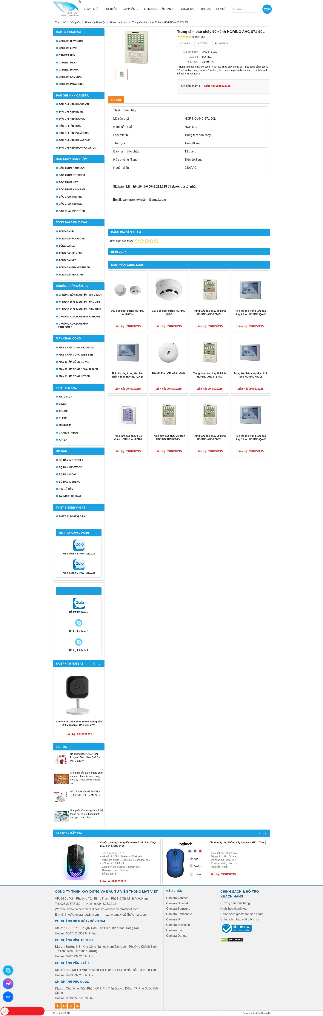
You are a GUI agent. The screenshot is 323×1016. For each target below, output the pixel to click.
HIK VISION (65, 396)
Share (186, 43)
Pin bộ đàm (66, 489)
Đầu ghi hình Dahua (72, 118)
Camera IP (173, 919)
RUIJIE (63, 418)
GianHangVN (263, 1013)
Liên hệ (221, 9)
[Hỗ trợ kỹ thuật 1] (79, 608)
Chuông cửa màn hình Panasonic (73, 325)
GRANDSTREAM (68, 432)
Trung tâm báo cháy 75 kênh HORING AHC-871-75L (209, 312)
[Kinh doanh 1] (79, 550)
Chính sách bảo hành (158, 9)
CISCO (63, 404)
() (269, 8)
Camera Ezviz (68, 48)
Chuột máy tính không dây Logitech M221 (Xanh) (238, 842)
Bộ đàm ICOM (67, 474)
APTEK (63, 439)
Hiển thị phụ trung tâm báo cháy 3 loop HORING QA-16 (250, 437)
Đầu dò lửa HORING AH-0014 (168, 373)
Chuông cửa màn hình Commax (79, 302)
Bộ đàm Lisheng (69, 481)
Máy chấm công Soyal (74, 362)
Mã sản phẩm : (191, 51)
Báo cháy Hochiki (70, 196)
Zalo (8, 996)
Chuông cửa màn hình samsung (80, 309)
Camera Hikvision (178, 924)
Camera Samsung (70, 77)
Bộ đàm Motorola (71, 460)
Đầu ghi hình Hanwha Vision (77, 147)
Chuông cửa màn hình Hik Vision (80, 295)
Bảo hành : (194, 61)
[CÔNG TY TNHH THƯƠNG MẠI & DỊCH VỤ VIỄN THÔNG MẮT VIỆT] (66, 8)
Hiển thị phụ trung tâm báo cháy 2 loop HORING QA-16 (250, 312)
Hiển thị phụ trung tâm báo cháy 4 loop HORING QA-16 (127, 375)
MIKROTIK (65, 425)
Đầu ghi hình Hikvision (74, 104)
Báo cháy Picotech (72, 211)
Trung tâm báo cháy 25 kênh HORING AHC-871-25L (168, 437)
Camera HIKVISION (71, 41)
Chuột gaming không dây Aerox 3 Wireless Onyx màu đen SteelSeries (128, 844)
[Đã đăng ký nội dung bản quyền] (231, 941)
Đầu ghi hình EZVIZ (71, 111)
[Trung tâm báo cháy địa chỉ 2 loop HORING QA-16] (250, 352)
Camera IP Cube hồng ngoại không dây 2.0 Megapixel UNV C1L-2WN (79, 723)
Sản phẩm (129, 9)
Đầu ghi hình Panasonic (74, 140)
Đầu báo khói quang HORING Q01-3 (168, 312)
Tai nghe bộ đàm (70, 496)
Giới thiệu (110, 9)
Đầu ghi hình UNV (70, 126)
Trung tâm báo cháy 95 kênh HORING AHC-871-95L (209, 437)
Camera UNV (67, 55)
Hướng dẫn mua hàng (235, 903)
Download (188, 9)
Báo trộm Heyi (69, 182)
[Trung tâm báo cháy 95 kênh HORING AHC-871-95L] (209, 415)
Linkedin (222, 43)
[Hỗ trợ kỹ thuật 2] (79, 627)
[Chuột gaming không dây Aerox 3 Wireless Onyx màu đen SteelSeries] (75, 861)
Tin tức (206, 9)
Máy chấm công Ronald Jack (78, 369)
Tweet (204, 43)
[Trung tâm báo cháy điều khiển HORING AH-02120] (127, 415)
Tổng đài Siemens (71, 253)
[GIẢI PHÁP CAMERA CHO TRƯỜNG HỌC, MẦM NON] (61, 804)
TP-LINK (63, 411)
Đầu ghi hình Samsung (74, 133)
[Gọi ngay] (22, 1011)
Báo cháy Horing (70, 203)
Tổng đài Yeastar (71, 274)
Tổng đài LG (67, 245)
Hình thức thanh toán (234, 908)
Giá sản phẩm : (190, 85)
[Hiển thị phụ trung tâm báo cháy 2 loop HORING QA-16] (250, 289)
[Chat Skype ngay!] (8, 970)
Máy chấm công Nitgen (74, 376)
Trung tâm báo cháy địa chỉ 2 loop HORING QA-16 (250, 375)
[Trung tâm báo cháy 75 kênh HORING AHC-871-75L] (209, 289)
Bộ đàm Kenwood (70, 467)
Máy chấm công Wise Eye (76, 354)
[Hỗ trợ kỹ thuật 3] (79, 647)
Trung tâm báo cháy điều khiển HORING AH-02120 (127, 437)
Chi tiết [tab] (116, 99)
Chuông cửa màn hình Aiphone (79, 316)
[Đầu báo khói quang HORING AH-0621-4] (127, 289)
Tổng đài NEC (67, 260)
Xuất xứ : (194, 56)
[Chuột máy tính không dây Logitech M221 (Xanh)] (185, 861)
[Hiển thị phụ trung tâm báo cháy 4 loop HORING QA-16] (127, 352)
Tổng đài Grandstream (74, 267)
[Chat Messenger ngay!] (8, 983)
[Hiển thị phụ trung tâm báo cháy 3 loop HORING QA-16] (250, 415)
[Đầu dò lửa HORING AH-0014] (168, 352)
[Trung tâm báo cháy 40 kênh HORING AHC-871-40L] (209, 352)
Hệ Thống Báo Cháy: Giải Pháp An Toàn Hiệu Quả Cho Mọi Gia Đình (85, 757)
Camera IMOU (67, 62)
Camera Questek (177, 903)
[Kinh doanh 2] (79, 569)
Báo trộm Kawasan (72, 189)
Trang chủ (91, 9)
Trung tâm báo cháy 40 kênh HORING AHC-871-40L (209, 375)
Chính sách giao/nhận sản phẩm (241, 914)
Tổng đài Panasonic (72, 238)
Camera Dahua (69, 69)
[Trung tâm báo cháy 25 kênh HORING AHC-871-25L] (168, 415)
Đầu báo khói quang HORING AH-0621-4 (127, 312)
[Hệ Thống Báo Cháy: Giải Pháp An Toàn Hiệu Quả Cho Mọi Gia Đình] (61, 766)
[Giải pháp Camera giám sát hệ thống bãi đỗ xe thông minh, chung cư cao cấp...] (61, 823)
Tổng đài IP (66, 231)
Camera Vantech (177, 898)
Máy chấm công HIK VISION (76, 347)
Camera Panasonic (71, 84)
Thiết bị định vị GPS (72, 516)
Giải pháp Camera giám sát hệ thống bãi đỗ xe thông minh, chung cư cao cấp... (86, 814)
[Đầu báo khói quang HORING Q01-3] (168, 289)
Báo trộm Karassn (71, 168)
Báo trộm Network (72, 175)
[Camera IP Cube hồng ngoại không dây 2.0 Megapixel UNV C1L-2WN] (78, 694)
